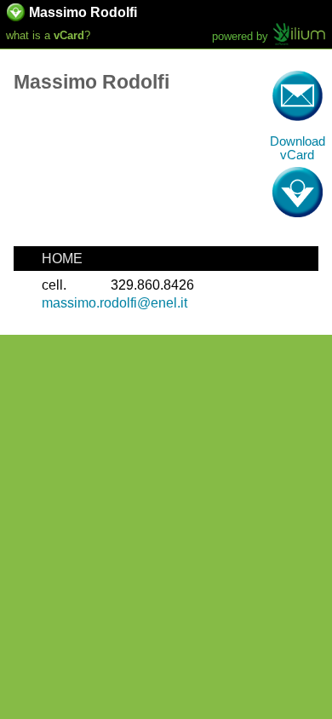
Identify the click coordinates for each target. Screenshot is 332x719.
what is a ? (48, 35)
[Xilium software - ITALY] (298, 36)
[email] (297, 96)
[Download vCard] (16, 16)
